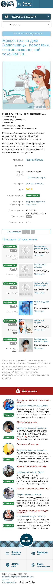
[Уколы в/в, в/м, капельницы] (26, 289)
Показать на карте (36, 177)
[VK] (33, 232)
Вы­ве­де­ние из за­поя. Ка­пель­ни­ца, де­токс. (33, 401)
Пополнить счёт (39, 553)
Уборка (20, 494)
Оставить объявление (13, 553)
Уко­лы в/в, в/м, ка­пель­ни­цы (41, 284)
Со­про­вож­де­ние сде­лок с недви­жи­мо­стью (33, 512)
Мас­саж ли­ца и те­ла (27, 422)
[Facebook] (24, 232)
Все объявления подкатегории (28, 33)
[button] (26, 540)
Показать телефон (35, 183)
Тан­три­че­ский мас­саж (27, 444)
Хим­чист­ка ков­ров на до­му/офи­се (33, 488)
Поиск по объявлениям (39, 565)
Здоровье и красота (35, 201)
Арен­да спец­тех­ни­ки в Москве (31, 466)
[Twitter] (28, 232)
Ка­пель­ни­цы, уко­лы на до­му (41, 247)
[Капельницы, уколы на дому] (26, 252)
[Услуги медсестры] (26, 307)
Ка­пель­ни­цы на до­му (40, 266)
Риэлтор (41, 516)
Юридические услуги (26, 516)
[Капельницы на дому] (26, 270)
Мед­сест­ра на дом (39, 321)
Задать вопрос (13, 565)
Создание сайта (9, 582)
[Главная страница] (8, 4)
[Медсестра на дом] (26, 326)
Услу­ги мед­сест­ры (41, 303)
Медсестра (31, 204)
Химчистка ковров (33, 494)
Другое (41, 472)
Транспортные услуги (26, 472)
